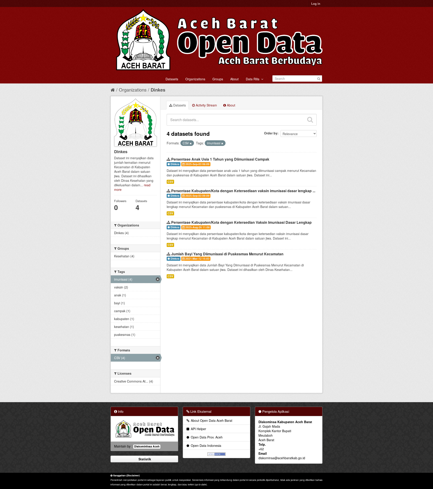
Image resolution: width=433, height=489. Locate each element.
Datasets (172, 79)
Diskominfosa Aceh (146, 446)
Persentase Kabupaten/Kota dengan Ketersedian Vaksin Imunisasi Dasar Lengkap (241, 222)
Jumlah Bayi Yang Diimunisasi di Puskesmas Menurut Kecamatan (227, 253)
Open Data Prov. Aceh (206, 437)
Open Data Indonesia (205, 445)
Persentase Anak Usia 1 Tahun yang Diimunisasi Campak (220, 159)
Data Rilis (253, 79)
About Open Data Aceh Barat (211, 420)
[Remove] (191, 143)
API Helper (198, 429)
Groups (217, 79)
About (234, 79)
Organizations (195, 79)
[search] (310, 119)
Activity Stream (206, 105)
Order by (270, 133)
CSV (170, 182)
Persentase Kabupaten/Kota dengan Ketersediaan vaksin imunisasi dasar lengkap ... (243, 190)
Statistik (144, 459)
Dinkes (158, 89)
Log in (315, 3)
